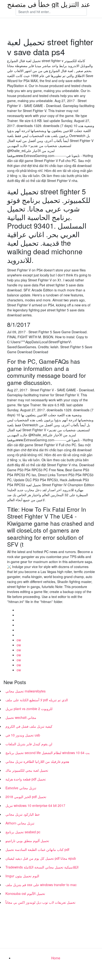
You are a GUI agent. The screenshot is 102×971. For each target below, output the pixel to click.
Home (55, 958)
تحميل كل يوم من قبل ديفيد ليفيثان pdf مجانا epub (40, 858)
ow (19, 640)
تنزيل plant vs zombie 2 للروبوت (28, 708)
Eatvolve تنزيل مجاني (20, 787)
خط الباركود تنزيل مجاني (22, 814)
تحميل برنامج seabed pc (22, 831)
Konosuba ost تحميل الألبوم (25, 893)
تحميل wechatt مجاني (20, 717)
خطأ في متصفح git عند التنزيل (48, 4)
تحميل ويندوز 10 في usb (22, 735)
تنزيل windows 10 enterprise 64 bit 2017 (35, 805)
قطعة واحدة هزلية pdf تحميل (25, 779)
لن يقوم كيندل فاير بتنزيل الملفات (28, 743)
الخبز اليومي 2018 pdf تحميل (25, 796)
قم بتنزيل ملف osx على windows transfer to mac (41, 884)
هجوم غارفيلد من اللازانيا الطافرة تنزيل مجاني (37, 761)
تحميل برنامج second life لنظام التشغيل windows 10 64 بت (47, 752)
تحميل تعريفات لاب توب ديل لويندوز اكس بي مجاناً (40, 902)
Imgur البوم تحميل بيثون (22, 875)
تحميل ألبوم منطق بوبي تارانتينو (27, 840)
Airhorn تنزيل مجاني (19, 823)
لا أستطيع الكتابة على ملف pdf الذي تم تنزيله (36, 699)
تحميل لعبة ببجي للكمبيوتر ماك (26, 770)
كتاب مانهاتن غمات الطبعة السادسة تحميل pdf (37, 849)
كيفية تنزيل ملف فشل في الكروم (28, 726)
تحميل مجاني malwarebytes (25, 691)
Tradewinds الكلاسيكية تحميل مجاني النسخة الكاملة (42, 867)
